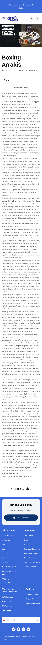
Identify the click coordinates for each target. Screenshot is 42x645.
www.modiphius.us (25, 476)
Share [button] (6, 80)
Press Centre (6, 610)
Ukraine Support (30, 567)
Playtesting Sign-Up (31, 553)
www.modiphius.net (9, 476)
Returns (4, 558)
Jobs (3, 549)
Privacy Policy (31, 599)
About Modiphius (8, 536)
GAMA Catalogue (8, 597)
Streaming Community (32, 549)
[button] (5, 6)
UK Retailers (6, 601)
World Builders (29, 558)
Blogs (26, 540)
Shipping (5, 553)
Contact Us (6, 540)
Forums (26, 544)
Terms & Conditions (33, 603)
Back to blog (23, 489)
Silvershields (28, 536)
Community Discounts (32, 562)
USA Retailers (7, 606)
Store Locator (7, 562)
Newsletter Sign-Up (9, 567)
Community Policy (32, 594)
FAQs (3, 544)
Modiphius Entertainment (17, 637)
